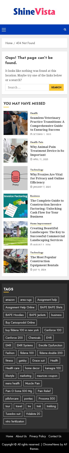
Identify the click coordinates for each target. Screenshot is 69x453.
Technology (36, 169)
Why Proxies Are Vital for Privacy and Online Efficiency (47, 178)
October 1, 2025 (42, 134)
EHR (49, 338)
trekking (51, 406)
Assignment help (47, 300)
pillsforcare (12, 399)
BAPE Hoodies (14, 315)
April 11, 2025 (40, 159)
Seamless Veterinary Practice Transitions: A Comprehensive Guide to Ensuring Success (47, 124)
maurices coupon (47, 376)
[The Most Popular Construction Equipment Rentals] (16, 261)
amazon (10, 300)
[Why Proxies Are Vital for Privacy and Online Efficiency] (16, 178)
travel (19, 406)
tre (29, 406)
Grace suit (38, 361)
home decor (32, 368)
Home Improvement (40, 223)
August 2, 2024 (42, 245)
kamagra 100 (53, 368)
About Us (21, 436)
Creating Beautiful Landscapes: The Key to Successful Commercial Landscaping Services (47, 234)
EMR (8, 345)
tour (7, 406)
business (56, 315)
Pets (41, 142)
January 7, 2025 (42, 187)
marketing (25, 376)
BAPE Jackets (37, 315)
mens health (12, 383)
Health (34, 113)
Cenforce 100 (52, 330)
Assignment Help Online (19, 307)
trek (39, 406)
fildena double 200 (51, 353)
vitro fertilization (14, 421)
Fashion (10, 353)
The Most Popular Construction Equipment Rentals (44, 261)
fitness (9, 361)
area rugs (26, 300)
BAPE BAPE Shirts (51, 307)
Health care (12, 368)
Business (35, 196)
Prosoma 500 (47, 399)
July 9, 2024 (39, 270)
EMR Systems (25, 345)
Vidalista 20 (33, 414)
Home (9, 436)
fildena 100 (27, 353)
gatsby (23, 361)
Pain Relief (44, 391)
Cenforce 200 (14, 338)
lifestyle (9, 376)
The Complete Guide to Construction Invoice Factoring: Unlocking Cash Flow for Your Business (47, 208)
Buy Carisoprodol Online (20, 323)
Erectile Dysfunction (50, 345)
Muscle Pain (32, 383)
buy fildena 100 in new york (22, 330)
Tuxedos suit (12, 414)
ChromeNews (51, 444)
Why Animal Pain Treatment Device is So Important (47, 151)
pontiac (28, 399)
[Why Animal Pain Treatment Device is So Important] (16, 151)
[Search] (65, 29)
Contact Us (54, 436)
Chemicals (34, 338)
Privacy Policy (37, 436)
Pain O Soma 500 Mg (18, 391)
